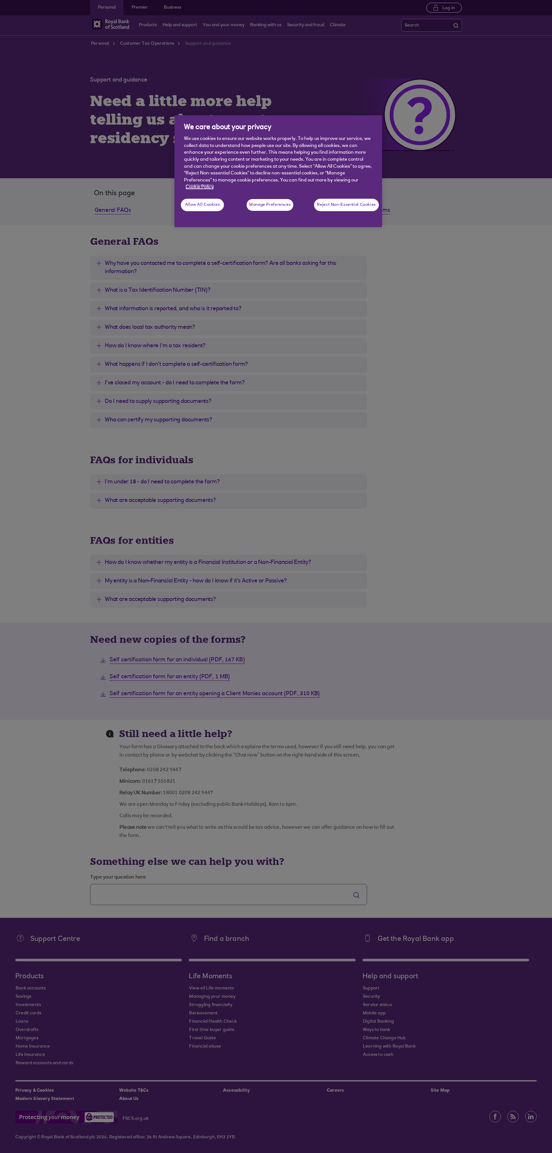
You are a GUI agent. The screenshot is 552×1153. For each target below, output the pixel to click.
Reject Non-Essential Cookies (346, 205)
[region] (278, 171)
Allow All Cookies (202, 205)
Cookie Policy (200, 187)
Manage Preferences (270, 205)
